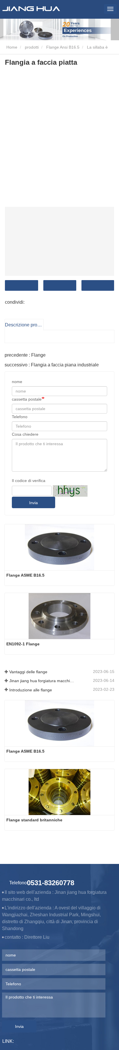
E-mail (59, 285)
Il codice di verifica (28, 480)
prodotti (32, 47)
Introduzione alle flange (30, 690)
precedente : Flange (25, 355)
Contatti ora (21, 285)
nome (17, 381)
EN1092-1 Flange (23, 644)
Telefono (97, 285)
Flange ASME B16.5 (25, 575)
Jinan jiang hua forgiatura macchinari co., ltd (42, 680)
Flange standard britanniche (34, 820)
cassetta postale (27, 399)
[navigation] (110, 9)
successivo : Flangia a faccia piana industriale (52, 364)
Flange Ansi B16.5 (62, 47)
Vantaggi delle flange (28, 672)
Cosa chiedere (25, 434)
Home (11, 47)
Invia (33, 502)
